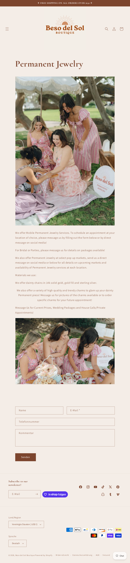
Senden (25, 457)
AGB (97, 555)
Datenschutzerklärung (82, 555)
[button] (7, 29)
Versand (106, 555)
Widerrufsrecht (62, 555)
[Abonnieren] (36, 494)
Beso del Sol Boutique (25, 555)
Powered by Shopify (43, 555)
